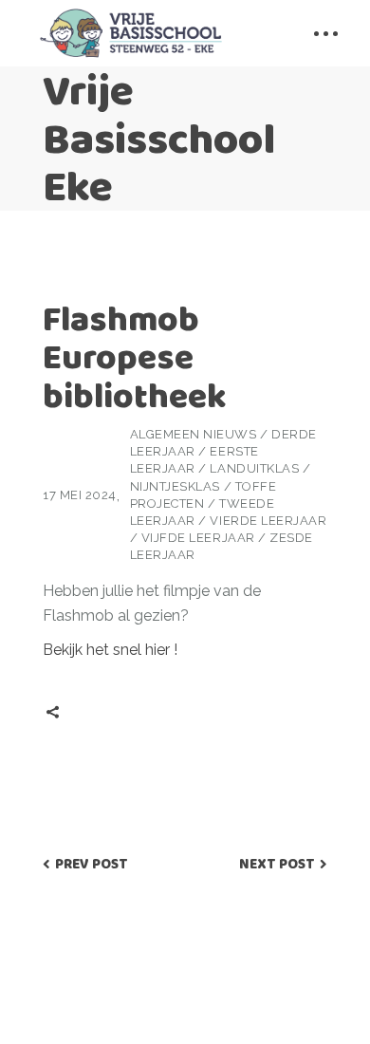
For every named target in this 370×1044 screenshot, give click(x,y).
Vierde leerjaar (268, 520)
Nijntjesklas (175, 486)
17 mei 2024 (80, 495)
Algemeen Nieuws (193, 434)
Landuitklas (254, 468)
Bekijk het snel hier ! (110, 650)
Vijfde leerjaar (198, 538)
